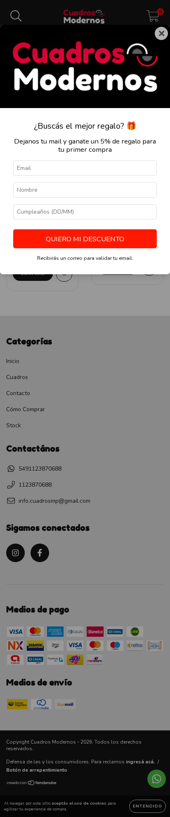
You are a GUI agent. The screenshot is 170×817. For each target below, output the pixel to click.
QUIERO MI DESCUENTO (85, 239)
